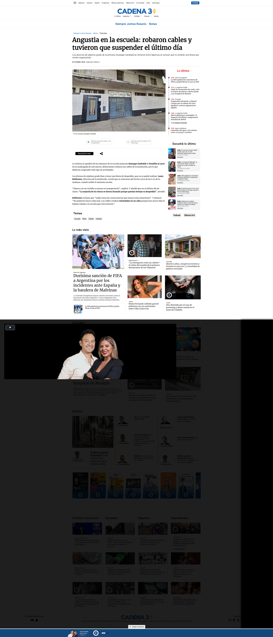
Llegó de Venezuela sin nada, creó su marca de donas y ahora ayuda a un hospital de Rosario (185, 91)
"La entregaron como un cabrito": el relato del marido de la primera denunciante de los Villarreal (144, 265)
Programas (105, 3)
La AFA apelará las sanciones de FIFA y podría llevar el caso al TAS (185, 81)
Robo (84, 219)
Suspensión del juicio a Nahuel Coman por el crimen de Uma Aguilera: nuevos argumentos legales (184, 104)
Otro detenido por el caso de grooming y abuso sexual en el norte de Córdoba (180, 307)
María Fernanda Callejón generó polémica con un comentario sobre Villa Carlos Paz (144, 306)
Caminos (89, 3)
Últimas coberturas (117, 3)
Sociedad (178, 99)
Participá (195, 3)
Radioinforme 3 (133, 260)
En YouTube (140, 3)
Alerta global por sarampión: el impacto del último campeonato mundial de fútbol (184, 117)
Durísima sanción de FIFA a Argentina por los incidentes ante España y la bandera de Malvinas (97, 283)
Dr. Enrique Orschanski (180, 123)
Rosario (146, 16)
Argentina (126, 16)
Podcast (177, 215)
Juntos (131, 301)
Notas (153, 23)
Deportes (81, 3)
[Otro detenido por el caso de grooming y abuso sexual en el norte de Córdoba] (183, 287)
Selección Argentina (181, 78)
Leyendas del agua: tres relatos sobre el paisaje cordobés (184, 131)
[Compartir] (101, 154)
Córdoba (137, 16)
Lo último (183, 70)
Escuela (77, 219)
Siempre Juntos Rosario (131, 23)
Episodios (180, 157)
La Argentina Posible (181, 87)
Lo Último (117, 16)
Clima (148, 3)
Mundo (156, 16)
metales (99, 219)
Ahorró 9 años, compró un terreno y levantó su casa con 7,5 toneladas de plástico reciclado (183, 266)
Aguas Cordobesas (180, 128)
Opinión (97, 3)
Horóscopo (156, 3)
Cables (91, 219)
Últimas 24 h (130, 3)
